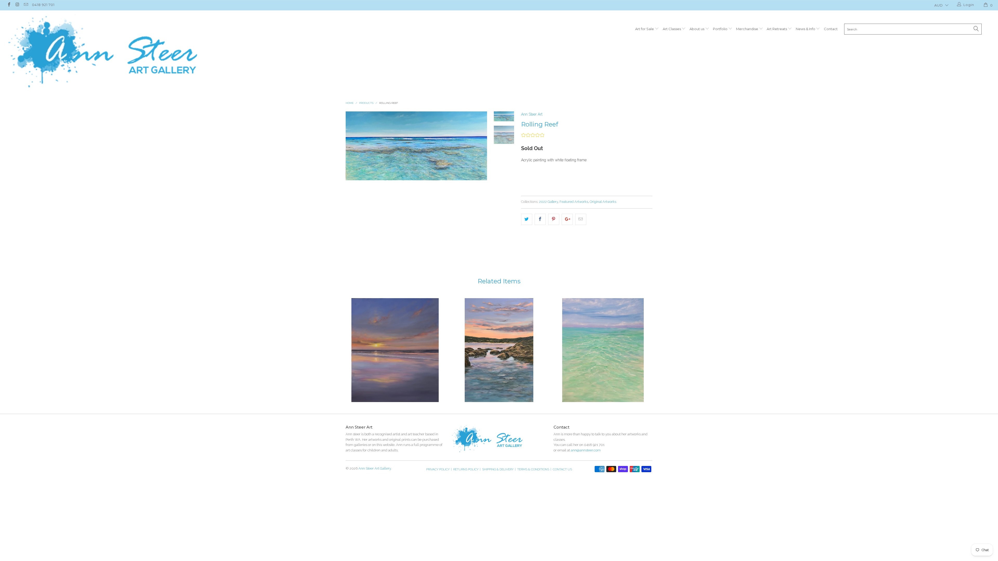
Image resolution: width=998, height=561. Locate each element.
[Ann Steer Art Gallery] (102, 51)
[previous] (353, 174)
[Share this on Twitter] (526, 219)
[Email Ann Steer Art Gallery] (25, 5)
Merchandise (747, 29)
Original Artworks (603, 202)
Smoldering (395, 350)
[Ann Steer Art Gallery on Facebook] (8, 5)
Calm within (603, 350)
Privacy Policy (439, 469)
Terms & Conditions (534, 469)
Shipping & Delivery (499, 469)
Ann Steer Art (531, 114)
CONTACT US (562, 469)
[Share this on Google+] (567, 219)
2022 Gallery (548, 202)
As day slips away (499, 350)
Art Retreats (777, 29)
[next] (479, 174)
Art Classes (672, 29)
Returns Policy (467, 469)
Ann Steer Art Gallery (374, 468)
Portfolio (720, 29)
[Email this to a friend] (580, 219)
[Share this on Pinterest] (553, 219)
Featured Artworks (574, 202)
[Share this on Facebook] (540, 219)
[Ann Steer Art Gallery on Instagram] (17, 5)
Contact (831, 29)
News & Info (806, 29)
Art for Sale (645, 29)
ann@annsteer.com (586, 450)
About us (697, 29)
